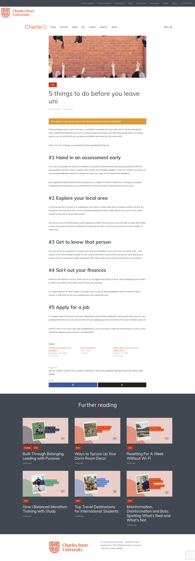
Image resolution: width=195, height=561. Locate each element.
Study (74, 27)
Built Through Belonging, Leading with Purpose (43, 456)
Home (53, 27)
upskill (51, 374)
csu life (67, 370)
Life (83, 27)
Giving (174, 3)
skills (140, 370)
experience (89, 370)
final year (100, 370)
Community (154, 3)
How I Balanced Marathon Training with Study (45, 509)
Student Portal (186, 3)
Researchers (141, 3)
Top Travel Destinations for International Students (97, 509)
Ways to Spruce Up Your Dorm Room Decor (95, 456)
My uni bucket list (88, 348)
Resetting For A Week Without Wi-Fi (145, 456)
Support (103, 27)
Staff (130, 3)
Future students (88, 3)
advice (52, 370)
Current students (104, 3)
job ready (133, 370)
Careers (92, 27)
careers (59, 370)
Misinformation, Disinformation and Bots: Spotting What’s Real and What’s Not (149, 513)
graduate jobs (121, 370)
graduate (109, 370)
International (120, 3)
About (114, 27)
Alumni (165, 3)
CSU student (77, 370)
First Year (64, 27)
